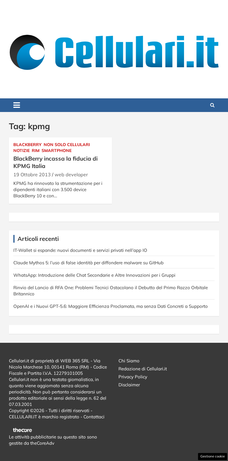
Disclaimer (129, 385)
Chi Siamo (129, 361)
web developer (71, 174)
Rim (35, 150)
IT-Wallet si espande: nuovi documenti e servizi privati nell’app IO (80, 250)
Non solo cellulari (67, 144)
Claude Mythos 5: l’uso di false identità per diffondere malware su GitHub (88, 262)
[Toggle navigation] (16, 105)
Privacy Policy (132, 377)
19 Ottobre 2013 (32, 174)
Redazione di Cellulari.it (142, 369)
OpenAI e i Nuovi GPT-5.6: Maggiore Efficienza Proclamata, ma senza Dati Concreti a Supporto (110, 306)
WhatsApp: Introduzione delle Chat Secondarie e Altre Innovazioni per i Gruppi (94, 275)
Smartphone (57, 150)
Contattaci (93, 417)
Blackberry (27, 144)
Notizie (21, 150)
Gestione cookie (212, 456)
